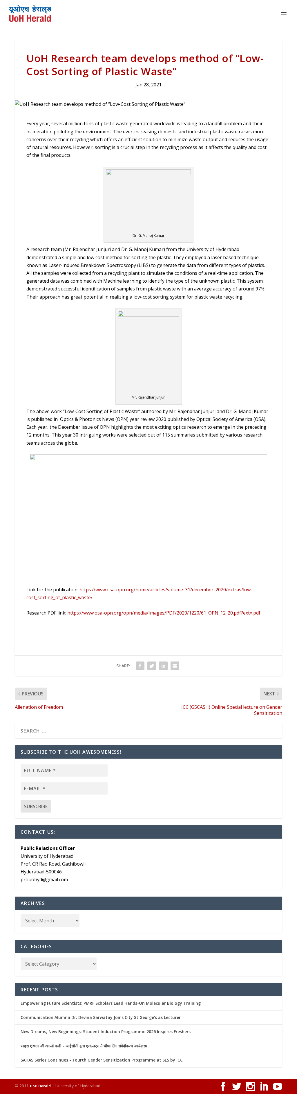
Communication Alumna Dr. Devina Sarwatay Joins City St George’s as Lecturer (101, 1017)
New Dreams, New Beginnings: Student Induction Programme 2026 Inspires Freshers (106, 1031)
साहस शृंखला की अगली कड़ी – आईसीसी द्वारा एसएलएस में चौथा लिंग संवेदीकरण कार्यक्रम (84, 1045)
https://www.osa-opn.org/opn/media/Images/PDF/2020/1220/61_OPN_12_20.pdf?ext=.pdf (163, 613)
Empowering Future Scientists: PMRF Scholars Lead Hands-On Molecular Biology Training (111, 1003)
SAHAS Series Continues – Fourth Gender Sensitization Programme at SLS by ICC (102, 1060)
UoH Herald (40, 1086)
